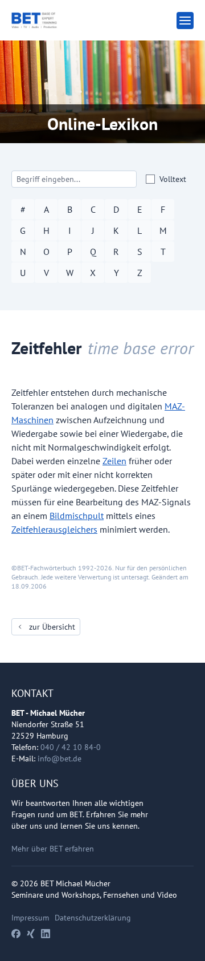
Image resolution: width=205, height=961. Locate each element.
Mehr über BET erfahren (52, 849)
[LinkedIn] (45, 933)
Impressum (30, 918)
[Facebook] (15, 933)
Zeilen (114, 461)
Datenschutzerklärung (93, 918)
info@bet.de (59, 758)
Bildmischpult (77, 515)
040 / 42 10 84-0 (70, 747)
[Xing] (30, 933)
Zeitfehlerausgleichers (54, 529)
